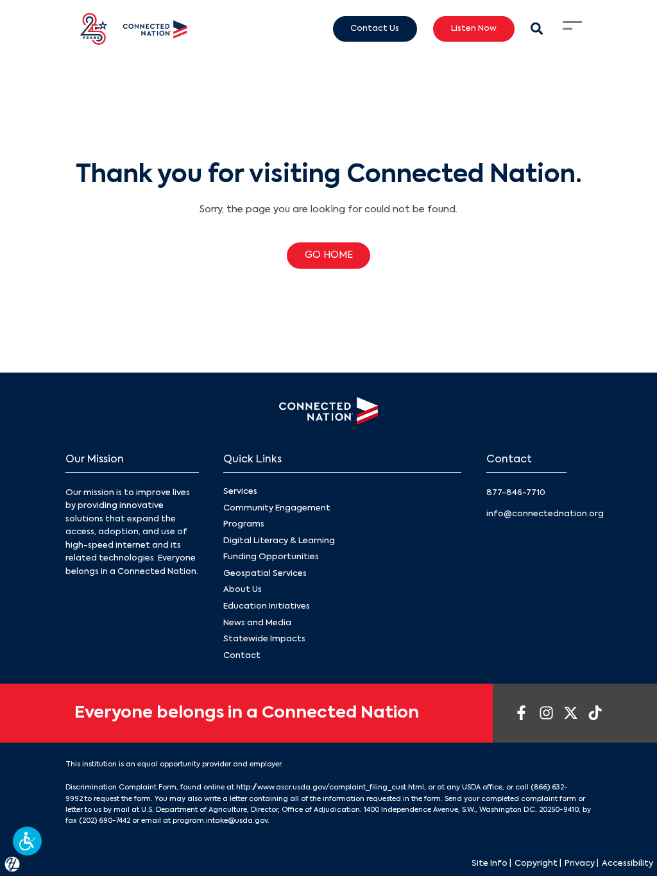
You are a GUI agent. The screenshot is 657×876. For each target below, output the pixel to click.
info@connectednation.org (545, 514)
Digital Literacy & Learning (279, 541)
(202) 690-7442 (104, 821)
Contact (241, 656)
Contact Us (374, 28)
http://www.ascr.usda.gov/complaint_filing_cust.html (330, 787)
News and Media (257, 623)
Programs (243, 524)
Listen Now (474, 28)
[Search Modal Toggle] (536, 28)
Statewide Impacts (264, 639)
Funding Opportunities (271, 557)
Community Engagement (276, 508)
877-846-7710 (515, 493)
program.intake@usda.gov (220, 821)
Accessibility (627, 863)
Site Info (490, 863)
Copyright (536, 863)
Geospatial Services (265, 573)
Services (240, 491)
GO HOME (329, 255)
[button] (27, 841)
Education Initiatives (266, 606)
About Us (242, 589)
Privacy (580, 863)
